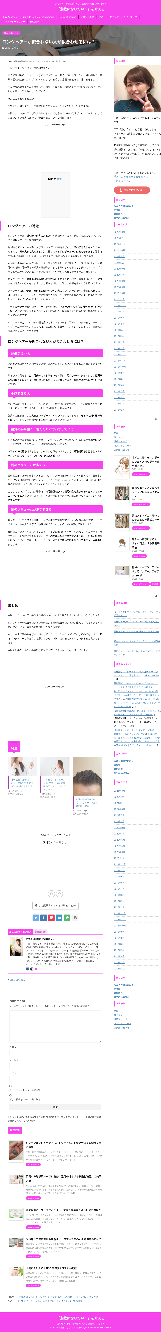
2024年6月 (119, 250)
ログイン (118, 437)
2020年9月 (119, 268)
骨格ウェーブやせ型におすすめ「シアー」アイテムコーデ (145, 571)
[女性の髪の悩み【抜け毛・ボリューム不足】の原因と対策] (87, 776)
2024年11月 (120, 244)
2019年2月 (119, 342)
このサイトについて (109, 17)
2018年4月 (119, 397)
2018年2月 (119, 409)
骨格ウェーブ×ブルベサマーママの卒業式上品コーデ (146, 492)
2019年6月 (119, 317)
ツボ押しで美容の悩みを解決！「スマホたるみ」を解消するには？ (63, 1239)
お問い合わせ (87, 17)
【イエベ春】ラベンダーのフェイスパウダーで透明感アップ (146, 461)
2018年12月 (120, 354)
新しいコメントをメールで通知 (24, 1090)
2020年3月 (119, 293)
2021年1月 (119, 262)
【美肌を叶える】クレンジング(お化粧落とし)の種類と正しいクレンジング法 (57, 1297)
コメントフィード (122, 445)
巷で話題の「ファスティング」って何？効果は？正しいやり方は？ (63, 1210)
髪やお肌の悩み (18, 980)
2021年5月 (119, 256)
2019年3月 (119, 336)
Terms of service (67, 17)
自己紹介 (34, 21)
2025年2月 (119, 238)
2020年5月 (119, 287)
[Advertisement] (55, 148)
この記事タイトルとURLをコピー (57, 905)
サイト (12, 1073)
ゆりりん (148, 687)
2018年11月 (120, 360)
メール (13, 1060)
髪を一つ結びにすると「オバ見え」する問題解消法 (146, 543)
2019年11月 (120, 305)
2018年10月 (120, 366)
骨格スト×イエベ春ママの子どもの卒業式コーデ (136, 633)
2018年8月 (119, 379)
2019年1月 (119, 348)
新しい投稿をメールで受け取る (24, 1099)
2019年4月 (119, 330)
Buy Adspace (10, 17)
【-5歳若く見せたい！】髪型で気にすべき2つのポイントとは (22, 782)
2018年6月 (119, 385)
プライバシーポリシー (14, 21)
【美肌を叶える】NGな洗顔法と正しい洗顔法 (51, 1268)
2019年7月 (119, 311)
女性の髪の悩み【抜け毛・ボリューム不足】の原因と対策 (87, 802)
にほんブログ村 (122, 181)
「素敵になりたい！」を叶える (80, 8)
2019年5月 (119, 324)
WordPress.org (121, 449)
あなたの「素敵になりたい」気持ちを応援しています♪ (80, 1323)
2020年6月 (119, 281)
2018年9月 (119, 373)
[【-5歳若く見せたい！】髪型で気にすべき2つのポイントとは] (22, 766)
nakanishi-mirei (151, 675)
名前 (12, 1047)
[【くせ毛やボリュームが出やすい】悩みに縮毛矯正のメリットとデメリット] (54, 766)
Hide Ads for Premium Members (38, 17)
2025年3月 (119, 232)
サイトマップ (130, 17)
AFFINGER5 (105, 1327)
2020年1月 (119, 299)
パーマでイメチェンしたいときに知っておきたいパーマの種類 (50, 1300)
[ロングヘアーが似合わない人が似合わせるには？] (59, 918)
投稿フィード (120, 441)
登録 (116, 432)
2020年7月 (119, 274)
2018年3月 (119, 403)
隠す (59, 179)
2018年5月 (119, 391)
